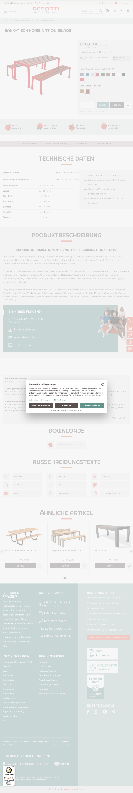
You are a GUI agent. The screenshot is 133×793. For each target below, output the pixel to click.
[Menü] (13, 767)
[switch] (8, 783)
